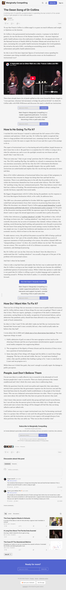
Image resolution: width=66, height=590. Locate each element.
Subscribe (53, 3)
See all (7, 554)
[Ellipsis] (61, 478)
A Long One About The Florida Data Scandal (20, 531)
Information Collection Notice (32, 440)
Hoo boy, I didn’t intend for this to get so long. (16, 533)
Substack (25, 586)
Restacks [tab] (14, 464)
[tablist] (11, 463)
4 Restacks (22, 446)
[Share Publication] (46, 3)
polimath (10, 18)
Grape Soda (10, 478)
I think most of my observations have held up (39, 333)
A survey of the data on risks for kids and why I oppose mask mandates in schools (24, 521)
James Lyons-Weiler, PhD (14, 491)
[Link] (1, 129)
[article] (33, 522)
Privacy (32, 578)
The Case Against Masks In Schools (17, 518)
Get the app (41, 582)
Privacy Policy (45, 440)
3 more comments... (9, 505)
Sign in (61, 3)
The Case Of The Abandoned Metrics (17, 542)
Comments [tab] (7, 464)
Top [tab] (6, 513)
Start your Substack (28, 582)
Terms (36, 578)
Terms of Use (41, 439)
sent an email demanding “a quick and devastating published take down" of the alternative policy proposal (32, 206)
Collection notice (43, 578)
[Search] (42, 3)
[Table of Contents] (2, 295)
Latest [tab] (9, 513)
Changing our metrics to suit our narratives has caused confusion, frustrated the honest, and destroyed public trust (25, 545)
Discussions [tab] (16, 513)
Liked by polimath (13, 480)
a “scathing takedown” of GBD (30, 217)
